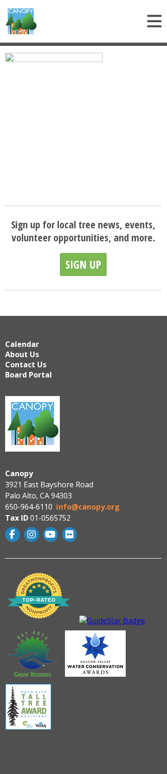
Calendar (22, 344)
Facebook (13, 534)
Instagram (32, 534)
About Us (22, 354)
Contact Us (25, 364)
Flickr (70, 534)
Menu (107, 21)
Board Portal (28, 375)
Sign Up (83, 264)
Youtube (51, 534)
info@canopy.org (88, 507)
